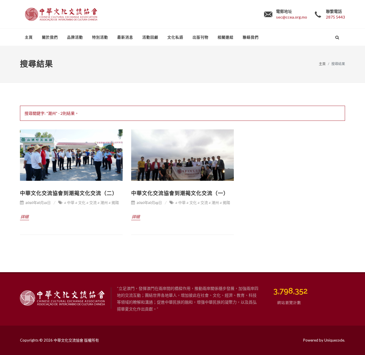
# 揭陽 (114, 202)
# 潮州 (103, 202)
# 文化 (80, 202)
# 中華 (69, 202)
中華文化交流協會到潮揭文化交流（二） (68, 193)
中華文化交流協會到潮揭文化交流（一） (180, 193)
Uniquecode (334, 340)
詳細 (25, 216)
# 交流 (91, 202)
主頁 (322, 64)
